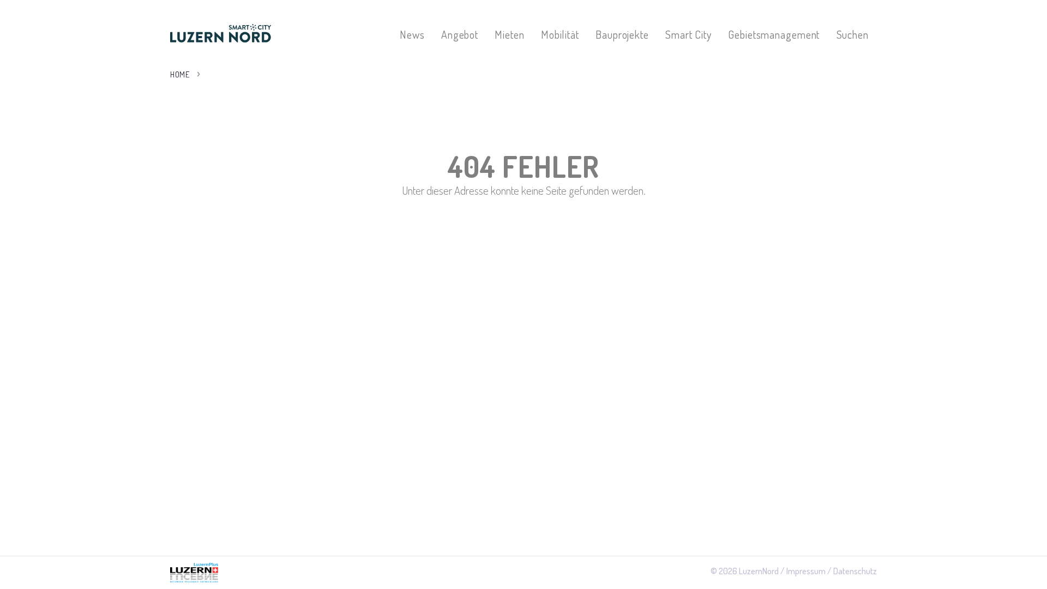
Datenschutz (855, 571)
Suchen (853, 34)
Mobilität (560, 34)
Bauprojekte (622, 34)
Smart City (688, 34)
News (412, 34)
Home (179, 74)
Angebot (459, 34)
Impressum (806, 571)
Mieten (509, 34)
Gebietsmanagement (774, 34)
